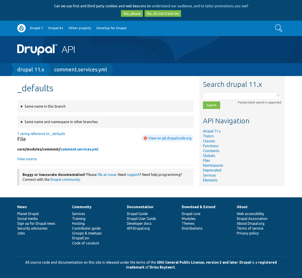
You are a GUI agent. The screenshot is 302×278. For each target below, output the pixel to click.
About (242, 207)
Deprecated (212, 170)
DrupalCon (80, 238)
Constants (211, 151)
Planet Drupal (28, 214)
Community (82, 207)
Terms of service (250, 228)
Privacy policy (248, 233)
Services (209, 175)
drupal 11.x (30, 69)
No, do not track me (163, 13)
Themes (188, 223)
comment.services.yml (80, 69)
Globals (209, 156)
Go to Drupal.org (21, 28)
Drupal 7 (36, 28)
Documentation (140, 207)
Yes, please (132, 13)
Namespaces (213, 165)
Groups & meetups (87, 233)
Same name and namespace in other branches (61, 122)
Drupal (245, 262)
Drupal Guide (137, 214)
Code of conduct (85, 243)
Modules (189, 219)
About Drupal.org (250, 223)
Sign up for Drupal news (36, 223)
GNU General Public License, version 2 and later (197, 262)
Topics (208, 136)
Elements (210, 180)
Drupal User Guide (141, 219)
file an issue (106, 175)
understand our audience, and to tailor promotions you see (199, 6)
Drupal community (65, 179)
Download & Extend (198, 207)
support (133, 175)
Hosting (78, 223)
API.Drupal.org (138, 228)
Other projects (80, 28)
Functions (211, 146)
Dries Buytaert (162, 267)
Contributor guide (86, 228)
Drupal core (191, 214)
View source (27, 159)
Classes (209, 141)
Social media (27, 219)
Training (78, 219)
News (22, 207)
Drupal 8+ (55, 28)
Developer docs (139, 223)
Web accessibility (250, 214)
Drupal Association (252, 219)
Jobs (21, 233)
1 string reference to (41, 134)
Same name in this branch (45, 106)
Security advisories (32, 228)
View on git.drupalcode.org (169, 138)
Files (206, 160)
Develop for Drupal (111, 28)
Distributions (192, 228)
